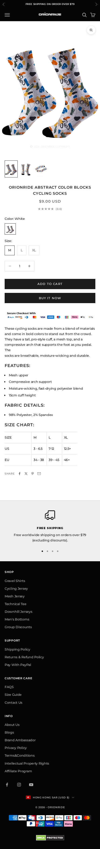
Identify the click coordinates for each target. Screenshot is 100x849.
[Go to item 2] (26, 168)
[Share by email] (39, 473)
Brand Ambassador (20, 740)
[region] (50, 526)
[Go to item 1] (11, 168)
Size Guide (13, 695)
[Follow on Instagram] (19, 784)
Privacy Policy (16, 748)
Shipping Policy (17, 649)
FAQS (9, 687)
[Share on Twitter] (26, 473)
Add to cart (50, 284)
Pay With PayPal (18, 665)
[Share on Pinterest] (32, 473)
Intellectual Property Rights (27, 763)
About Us (12, 725)
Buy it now (50, 298)
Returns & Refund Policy (24, 657)
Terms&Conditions (20, 755)
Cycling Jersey (16, 588)
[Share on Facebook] (19, 473)
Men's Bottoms (17, 619)
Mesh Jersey (15, 596)
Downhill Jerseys (18, 612)
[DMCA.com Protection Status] (50, 838)
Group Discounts (18, 627)
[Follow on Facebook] (7, 784)
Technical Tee (15, 604)
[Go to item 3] (40, 168)
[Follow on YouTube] (31, 784)
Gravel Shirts (15, 581)
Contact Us (13, 702)
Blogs (9, 732)
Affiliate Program (18, 771)
